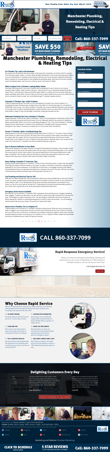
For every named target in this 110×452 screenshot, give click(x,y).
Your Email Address (84, 91)
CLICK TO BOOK (90, 112)
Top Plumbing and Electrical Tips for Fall (20, 176)
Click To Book (67, 38)
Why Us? (82, 4)
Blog (71, 4)
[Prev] (26, 221)
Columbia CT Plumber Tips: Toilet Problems (21, 101)
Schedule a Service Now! (55, 289)
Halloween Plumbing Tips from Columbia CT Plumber (25, 116)
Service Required (54, 38)
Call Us (88, 4)
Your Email (36, 38)
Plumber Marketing (66, 440)
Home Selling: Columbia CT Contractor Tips (21, 161)
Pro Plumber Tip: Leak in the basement (19, 71)
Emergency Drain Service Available (18, 191)
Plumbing (53, 4)
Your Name (7, 38)
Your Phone (22, 38)
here (32, 347)
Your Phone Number (85, 82)
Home (47, 4)
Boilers (66, 4)
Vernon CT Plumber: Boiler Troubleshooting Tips (23, 131)
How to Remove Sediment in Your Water (20, 146)
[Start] (23, 221)
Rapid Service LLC (7, 422)
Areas (76, 4)
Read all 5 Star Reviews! (48, 397)
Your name (82, 73)
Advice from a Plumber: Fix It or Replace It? (21, 206)
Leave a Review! (64, 397)
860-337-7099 (100, 271)
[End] (54, 221)
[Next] (51, 221)
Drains (60, 4)
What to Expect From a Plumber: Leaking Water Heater (25, 86)
